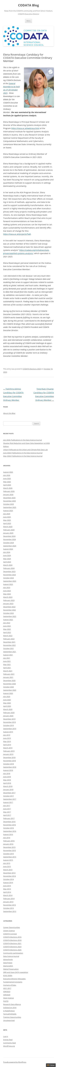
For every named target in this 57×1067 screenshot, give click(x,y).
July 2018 (6, 773)
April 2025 (7, 523)
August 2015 (8, 860)
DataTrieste (7, 962)
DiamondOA (8, 966)
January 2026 (8, 494)
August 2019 (8, 732)
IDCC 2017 (7, 988)
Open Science (8, 998)
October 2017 (8, 796)
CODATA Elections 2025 (12, 950)
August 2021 (8, 655)
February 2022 (8, 639)
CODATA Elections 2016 (12, 937)
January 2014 (8, 902)
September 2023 (9, 581)
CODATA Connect (10, 934)
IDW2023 (6, 991)
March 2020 (7, 709)
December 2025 (9, 497)
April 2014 (7, 892)
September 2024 (9, 546)
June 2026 (7, 478)
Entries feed (7, 1039)
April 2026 (7, 485)
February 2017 (8, 818)
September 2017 (9, 799)
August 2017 (8, 802)
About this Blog (9, 413)
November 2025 (9, 501)
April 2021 (7, 667)
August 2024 (8, 549)
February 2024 (8, 568)
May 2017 (7, 812)
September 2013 (9, 911)
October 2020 (8, 687)
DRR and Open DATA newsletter (15, 972)
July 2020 (6, 696)
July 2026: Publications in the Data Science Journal (22, 440)
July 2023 (6, 587)
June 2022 (7, 626)
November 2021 (9, 645)
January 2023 (8, 603)
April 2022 (7, 632)
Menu (28, 21)
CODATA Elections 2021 (12, 943)
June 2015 (7, 866)
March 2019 (7, 748)
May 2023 (7, 594)
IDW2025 (6, 995)
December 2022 (9, 607)
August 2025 (8, 510)
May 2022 (7, 629)
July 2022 (6, 623)
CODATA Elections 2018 (12, 940)
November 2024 (9, 539)
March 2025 (7, 526)
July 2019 (6, 735)
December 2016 (9, 821)
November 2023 (9, 574)
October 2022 (8, 613)
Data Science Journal (11, 956)
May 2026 (7, 481)
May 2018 (7, 780)
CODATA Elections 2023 (32, 369)
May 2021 (7, 664)
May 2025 (7, 520)
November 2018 (9, 760)
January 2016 (8, 844)
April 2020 (7, 706)
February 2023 (8, 600)
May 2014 (7, 889)
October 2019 (8, 725)
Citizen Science (9, 930)
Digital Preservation (11, 969)
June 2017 (7, 809)
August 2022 (8, 619)
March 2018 (7, 786)
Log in (5, 1036)
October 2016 (8, 828)
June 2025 (7, 517)
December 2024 (9, 536)
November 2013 (9, 905)
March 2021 (7, 671)
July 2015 (6, 863)
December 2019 (9, 719)
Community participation (13, 953)
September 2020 (9, 690)
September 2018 (9, 767)
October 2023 (8, 578)
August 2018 (8, 770)
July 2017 (6, 805)
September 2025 (9, 507)
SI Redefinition (9, 1011)
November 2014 (9, 876)
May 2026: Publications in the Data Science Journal (22, 456)
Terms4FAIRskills (9, 1014)
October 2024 (8, 542)
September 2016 (9, 831)
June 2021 (7, 661)
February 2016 (8, 841)
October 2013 (8, 908)
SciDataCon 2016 (9, 1007)
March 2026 (7, 488)
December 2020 (9, 680)
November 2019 (9, 722)
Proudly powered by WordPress (14, 1062)
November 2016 (9, 825)
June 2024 (7, 555)
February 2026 (8, 491)
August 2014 (8, 882)
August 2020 (8, 693)
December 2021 (9, 642)
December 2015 (9, 847)
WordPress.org (9, 1046)
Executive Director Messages (14, 978)
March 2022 (7, 635)
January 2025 (8, 533)
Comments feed (9, 1043)
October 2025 (8, 504)
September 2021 (9, 651)
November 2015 (9, 850)
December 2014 (9, 873)
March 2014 (7, 895)
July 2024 (6, 552)
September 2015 (9, 857)
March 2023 (7, 597)
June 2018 (7, 776)
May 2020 (7, 703)
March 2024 (7, 565)
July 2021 (6, 658)
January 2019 (8, 754)
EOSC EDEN (7, 975)
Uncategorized (9, 1020)
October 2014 (8, 879)
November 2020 (9, 683)
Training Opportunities (12, 1017)
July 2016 (6, 837)
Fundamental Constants (12, 982)
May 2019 (7, 741)
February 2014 (8, 898)
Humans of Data (9, 985)
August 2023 (8, 584)
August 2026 (8, 472)
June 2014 (7, 885)
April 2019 (7, 744)
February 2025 (8, 530)
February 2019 (8, 751)
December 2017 (9, 792)
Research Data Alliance (12, 1004)
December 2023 (9, 571)
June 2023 (7, 590)
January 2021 (8, 677)
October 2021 (8, 648)
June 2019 (7, 738)
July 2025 (6, 514)
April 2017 (7, 815)
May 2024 (7, 558)
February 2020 (8, 712)
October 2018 (8, 764)
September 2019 (9, 728)
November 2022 (9, 610)
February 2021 (8, 674)
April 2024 (7, 562)
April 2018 (7, 783)
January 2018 (8, 789)
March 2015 (7, 869)
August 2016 (8, 834)
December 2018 (9, 757)
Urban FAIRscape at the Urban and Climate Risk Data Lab (25, 449)
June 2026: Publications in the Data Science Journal (22, 453)
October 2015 (8, 853)
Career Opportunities (11, 927)
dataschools (8, 959)
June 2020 (7, 700)
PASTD (5, 1001)
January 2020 (8, 716)
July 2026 (6, 475)
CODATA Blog (28, 5)
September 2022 (9, 616)
